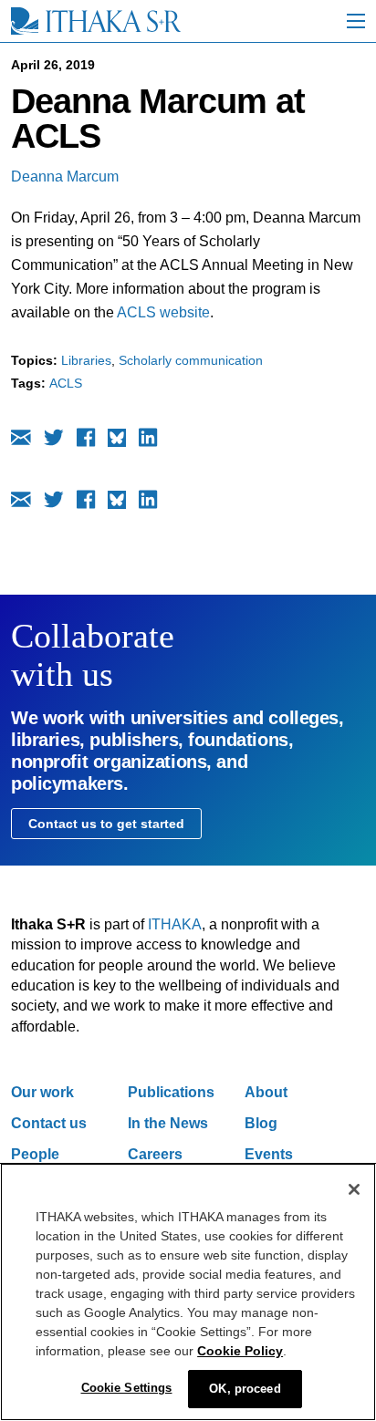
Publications (171, 1092)
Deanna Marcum (65, 176)
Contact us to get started (106, 823)
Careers (155, 1154)
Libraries (86, 360)
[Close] (354, 1189)
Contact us (49, 1123)
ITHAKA (175, 924)
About (266, 1092)
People (35, 1154)
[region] (188, 1292)
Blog (261, 1123)
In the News (168, 1123)
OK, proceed (244, 1388)
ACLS (65, 383)
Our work (42, 1092)
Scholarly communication (191, 360)
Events (269, 1154)
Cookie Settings (126, 1388)
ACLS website (163, 312)
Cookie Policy (240, 1350)
